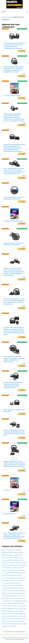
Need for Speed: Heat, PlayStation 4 (13, 221)
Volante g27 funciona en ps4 (11, 588)
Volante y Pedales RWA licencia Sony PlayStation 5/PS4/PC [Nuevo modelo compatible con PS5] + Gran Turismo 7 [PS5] (14, 432)
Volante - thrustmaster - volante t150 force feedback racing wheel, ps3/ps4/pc (12, 557)
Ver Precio (22, 50)
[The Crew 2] (14, 482)
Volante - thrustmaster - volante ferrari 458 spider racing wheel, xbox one (14, 567)
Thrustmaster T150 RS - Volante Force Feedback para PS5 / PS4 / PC (14, 198)
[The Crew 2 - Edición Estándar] (14, 88)
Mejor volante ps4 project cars (11, 565)
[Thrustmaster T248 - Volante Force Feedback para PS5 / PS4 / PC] (14, 235)
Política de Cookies (9, 634)
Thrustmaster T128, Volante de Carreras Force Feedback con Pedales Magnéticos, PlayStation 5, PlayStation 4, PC (14, 359)
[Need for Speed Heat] (14, 506)
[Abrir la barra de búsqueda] (27, 12)
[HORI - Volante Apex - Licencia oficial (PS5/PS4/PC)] (14, 402)
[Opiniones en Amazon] (14, 457)
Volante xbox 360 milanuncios (17, 563)
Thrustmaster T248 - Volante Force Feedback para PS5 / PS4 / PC (13, 244)
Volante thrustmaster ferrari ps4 (15, 598)
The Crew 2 (6, 490)
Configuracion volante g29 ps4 (11, 601)
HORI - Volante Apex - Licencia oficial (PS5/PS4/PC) (14, 410)
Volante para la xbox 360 (18, 624)
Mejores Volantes (7, 17)
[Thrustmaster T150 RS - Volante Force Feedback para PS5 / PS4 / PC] (14, 190)
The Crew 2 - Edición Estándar (12, 95)
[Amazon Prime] (24, 74)
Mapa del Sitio (25, 634)
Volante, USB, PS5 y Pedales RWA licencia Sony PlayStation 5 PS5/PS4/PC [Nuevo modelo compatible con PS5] (12, 385)
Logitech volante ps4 (8, 626)
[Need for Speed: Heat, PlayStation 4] (14, 213)
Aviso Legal (3, 634)
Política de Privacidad (18, 634)
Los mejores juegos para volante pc (13, 580)
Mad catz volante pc (8, 583)
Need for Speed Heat (9, 514)
